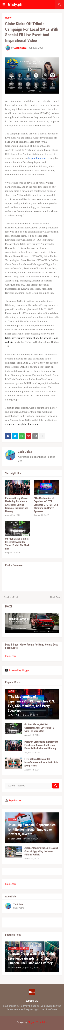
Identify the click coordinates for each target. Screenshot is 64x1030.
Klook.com (10, 656)
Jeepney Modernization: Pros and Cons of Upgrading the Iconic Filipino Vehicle (41, 851)
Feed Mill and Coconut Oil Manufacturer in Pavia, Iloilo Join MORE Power (41, 762)
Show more (18, 908)
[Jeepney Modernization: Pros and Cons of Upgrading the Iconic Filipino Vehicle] (13, 851)
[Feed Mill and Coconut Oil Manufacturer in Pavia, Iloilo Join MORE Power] (13, 763)
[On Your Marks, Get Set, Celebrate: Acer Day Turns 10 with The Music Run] (17, 528)
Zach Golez (25, 451)
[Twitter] (15, 436)
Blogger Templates (37, 1022)
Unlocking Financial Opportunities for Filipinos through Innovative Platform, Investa (32, 829)
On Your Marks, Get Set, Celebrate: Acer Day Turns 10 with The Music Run (17, 543)
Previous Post (10, 597)
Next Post (55, 597)
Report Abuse (15, 800)
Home (8, 17)
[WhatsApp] (22, 436)
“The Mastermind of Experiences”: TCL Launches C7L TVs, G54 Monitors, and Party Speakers (46, 505)
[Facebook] (8, 436)
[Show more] (42, 436)
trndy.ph (15, 4)
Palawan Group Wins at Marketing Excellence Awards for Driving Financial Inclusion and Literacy (16, 505)
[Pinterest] (28, 436)
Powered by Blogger (19, 670)
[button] (4, 4)
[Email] (35, 436)
